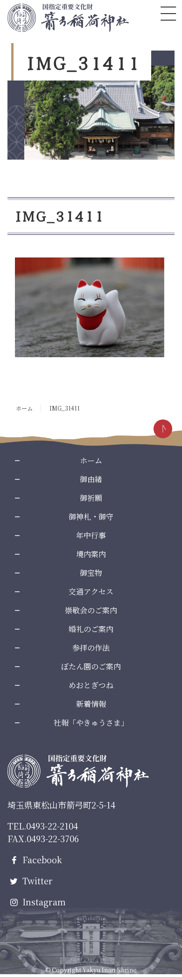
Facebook (41, 859)
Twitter (36, 880)
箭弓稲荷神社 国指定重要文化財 (68, 18)
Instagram (43, 902)
